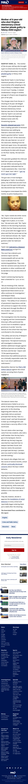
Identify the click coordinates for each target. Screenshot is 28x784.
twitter (21, 768)
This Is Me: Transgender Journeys (16, 698)
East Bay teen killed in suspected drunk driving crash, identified (17, 591)
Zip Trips (15, 629)
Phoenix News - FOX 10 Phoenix (16, 721)
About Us (16, 729)
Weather (4, 650)
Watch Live (21, 2)
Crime (2, 632)
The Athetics (16, 669)
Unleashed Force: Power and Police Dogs (5, 690)
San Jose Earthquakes (16, 673)
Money (3, 714)
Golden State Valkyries (16, 663)
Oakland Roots (16, 666)
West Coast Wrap (5, 643)
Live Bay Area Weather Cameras (5, 654)
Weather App (4, 664)
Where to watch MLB (5, 739)
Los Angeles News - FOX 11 (17, 718)
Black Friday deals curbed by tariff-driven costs (9, 580)
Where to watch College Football (5, 736)
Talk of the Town (17, 694)
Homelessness (4, 683)
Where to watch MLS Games (5, 759)
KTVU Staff (15, 732)
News (13, 526)
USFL (14, 676)
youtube (10, 768)
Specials (15, 680)
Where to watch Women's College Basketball (5, 753)
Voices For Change (17, 705)
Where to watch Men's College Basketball (5, 749)
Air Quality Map (4, 657)
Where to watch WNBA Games (5, 756)
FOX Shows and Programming (16, 738)
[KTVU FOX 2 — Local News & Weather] (5, 2)
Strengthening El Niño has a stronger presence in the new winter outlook (17, 604)
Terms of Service (15, 558)
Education (5, 526)
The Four (15, 684)
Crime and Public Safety (10, 522)
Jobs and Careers (17, 734)
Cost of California (5, 685)
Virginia (14, 32)
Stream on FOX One (4, 729)
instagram (15, 768)
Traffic (14, 631)
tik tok (18, 768)
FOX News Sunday (5, 644)
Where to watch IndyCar (5, 745)
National (3, 631)
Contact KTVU (16, 736)
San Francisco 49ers (17, 655)
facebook (12, 768)
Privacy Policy (15, 557)
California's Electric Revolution (17, 682)
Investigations (5, 680)
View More (23, 564)
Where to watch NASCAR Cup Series (5, 742)
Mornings (16, 627)
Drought (3, 634)
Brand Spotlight (16, 710)
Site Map (15, 750)
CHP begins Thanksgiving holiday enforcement (8, 573)
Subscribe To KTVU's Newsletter (17, 747)
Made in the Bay (16, 689)
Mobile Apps (16, 745)
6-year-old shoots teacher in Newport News (11, 52)
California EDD (4, 681)
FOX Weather (4, 665)
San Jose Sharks (16, 671)
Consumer (3, 639)
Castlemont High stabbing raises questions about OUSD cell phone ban (17, 610)
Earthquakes (4, 660)
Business (3, 638)
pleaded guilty (6, 74)
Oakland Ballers (16, 667)
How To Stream (16, 730)
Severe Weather (5, 662)
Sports (15, 650)
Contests (15, 632)
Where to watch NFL (5, 733)
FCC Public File (16, 752)
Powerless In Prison (5, 687)
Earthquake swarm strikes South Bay (9, 566)
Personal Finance (5, 716)
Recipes (14, 634)
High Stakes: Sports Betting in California (17, 687)
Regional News (16, 714)
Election (3, 646)
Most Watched (5, 564)
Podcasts (3, 641)
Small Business (4, 719)
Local (2, 629)
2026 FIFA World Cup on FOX (17, 653)
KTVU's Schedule (17, 740)
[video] (23, 568)
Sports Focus (16, 693)
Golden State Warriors (16, 657)
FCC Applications (17, 753)
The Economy (4, 717)
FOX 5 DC (10, 32)
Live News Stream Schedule (17, 743)
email (7, 768)
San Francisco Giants (16, 660)
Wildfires (3, 636)
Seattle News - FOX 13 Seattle (17, 724)
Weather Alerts (4, 652)
